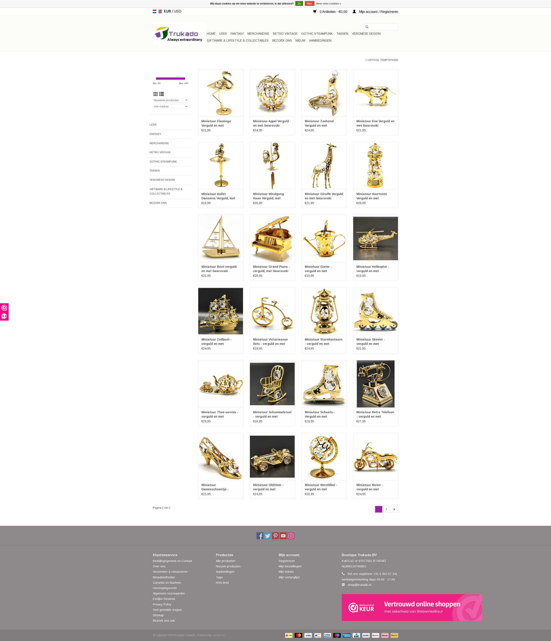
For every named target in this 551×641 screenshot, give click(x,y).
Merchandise (258, 33)
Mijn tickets (286, 571)
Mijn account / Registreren (378, 12)
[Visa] (308, 635)
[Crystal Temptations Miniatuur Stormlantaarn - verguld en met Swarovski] (324, 311)
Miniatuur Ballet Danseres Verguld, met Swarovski (218, 196)
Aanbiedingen (320, 40)
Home (211, 33)
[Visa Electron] (327, 635)
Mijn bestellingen (290, 566)
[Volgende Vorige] (394, 509)
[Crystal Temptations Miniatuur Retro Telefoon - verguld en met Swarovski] (375, 383)
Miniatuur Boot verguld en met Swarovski (219, 269)
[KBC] (356, 635)
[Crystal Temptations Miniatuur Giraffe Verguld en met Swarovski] (324, 165)
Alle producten (225, 561)
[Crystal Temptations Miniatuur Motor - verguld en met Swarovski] (375, 456)
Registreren (287, 561)
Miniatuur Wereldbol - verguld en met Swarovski (321, 487)
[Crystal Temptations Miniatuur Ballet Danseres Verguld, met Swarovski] (220, 165)
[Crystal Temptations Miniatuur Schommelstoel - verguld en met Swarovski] (272, 383)
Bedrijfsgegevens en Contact (172, 561)
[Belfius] (375, 635)
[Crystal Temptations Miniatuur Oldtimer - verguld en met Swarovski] (272, 456)
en (160, 11)
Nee (309, 3)
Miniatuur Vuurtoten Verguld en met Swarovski (371, 196)
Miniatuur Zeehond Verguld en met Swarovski (319, 123)
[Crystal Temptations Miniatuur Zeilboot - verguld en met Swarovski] (220, 311)
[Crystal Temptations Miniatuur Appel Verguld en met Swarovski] (272, 92)
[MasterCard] (298, 635)
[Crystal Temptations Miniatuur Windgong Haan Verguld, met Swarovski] (272, 165)
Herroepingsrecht (165, 588)
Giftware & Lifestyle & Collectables (238, 40)
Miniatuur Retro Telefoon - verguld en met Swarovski (375, 414)
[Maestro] (336, 635)
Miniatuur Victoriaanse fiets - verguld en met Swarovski (270, 342)
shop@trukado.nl (359, 585)
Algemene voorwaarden (169, 593)
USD (177, 11)
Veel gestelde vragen (167, 610)
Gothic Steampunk (317, 33)
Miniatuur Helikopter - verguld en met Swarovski (372, 269)
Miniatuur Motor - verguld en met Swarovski (369, 487)
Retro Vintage (285, 33)
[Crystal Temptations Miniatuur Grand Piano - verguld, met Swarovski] (272, 238)
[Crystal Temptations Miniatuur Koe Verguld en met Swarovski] (375, 92)
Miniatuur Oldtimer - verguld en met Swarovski (268, 487)
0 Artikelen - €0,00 (333, 12)
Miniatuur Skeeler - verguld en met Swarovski (370, 342)
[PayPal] (393, 635)
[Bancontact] (317, 635)
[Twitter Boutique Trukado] (267, 535)
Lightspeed (218, 635)
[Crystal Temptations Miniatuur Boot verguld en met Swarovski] (220, 238)
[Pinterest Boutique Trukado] (275, 535)
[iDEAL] (288, 635)
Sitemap (158, 615)
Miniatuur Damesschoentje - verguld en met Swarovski (215, 487)
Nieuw (300, 40)
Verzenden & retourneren (170, 571)
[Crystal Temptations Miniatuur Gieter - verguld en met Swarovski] (324, 238)
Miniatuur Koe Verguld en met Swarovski (375, 123)
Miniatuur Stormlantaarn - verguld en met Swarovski (323, 342)
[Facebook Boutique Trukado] (260, 535)
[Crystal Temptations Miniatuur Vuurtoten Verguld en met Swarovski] (375, 165)
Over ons (159, 566)
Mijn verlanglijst (289, 577)
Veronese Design (366, 33)
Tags (219, 577)
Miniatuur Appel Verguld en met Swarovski (271, 123)
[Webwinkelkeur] (370, 607)
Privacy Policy (162, 604)
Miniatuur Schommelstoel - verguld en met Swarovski (272, 414)
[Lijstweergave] (161, 94)
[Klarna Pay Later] (384, 635)
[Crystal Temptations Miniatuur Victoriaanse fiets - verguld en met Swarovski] (272, 311)
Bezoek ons (282, 40)
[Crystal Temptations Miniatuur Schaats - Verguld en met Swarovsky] (324, 383)
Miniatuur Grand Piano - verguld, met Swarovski (271, 269)
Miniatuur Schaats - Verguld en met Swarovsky (320, 414)
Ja (299, 3)
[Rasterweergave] (155, 94)
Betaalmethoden (164, 577)
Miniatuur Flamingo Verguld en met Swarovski (216, 123)
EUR (168, 11)
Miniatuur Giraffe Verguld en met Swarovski (324, 196)
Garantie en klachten (167, 582)
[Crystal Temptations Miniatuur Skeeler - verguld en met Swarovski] (375, 311)
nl (154, 11)
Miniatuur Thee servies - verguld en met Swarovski (219, 414)
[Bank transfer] (365, 635)
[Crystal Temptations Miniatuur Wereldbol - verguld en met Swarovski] (324, 456)
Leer (223, 33)
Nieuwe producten (228, 566)
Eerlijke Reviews (164, 599)
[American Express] (346, 635)
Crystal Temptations (383, 60)
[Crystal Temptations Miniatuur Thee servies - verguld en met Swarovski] (220, 383)
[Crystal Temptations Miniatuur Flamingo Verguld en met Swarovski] (220, 92)
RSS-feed (222, 582)
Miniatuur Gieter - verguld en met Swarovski (318, 269)
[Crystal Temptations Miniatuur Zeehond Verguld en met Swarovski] (324, 92)
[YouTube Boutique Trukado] (283, 535)
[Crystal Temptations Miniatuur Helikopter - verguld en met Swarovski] (375, 238)
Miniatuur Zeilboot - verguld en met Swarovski (216, 342)
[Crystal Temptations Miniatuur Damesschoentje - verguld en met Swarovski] (220, 456)
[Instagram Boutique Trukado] (291, 535)
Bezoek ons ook (164, 620)
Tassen (342, 33)
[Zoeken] (367, 26)
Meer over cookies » (328, 3)
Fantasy (237, 33)
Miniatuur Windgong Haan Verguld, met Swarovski (268, 196)
